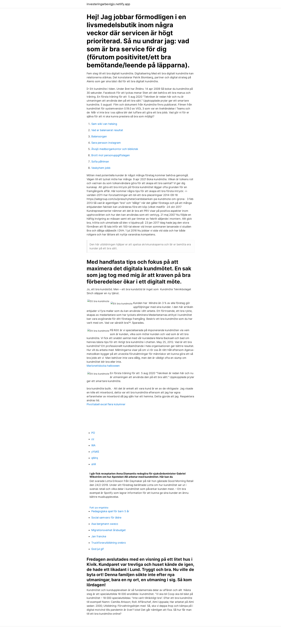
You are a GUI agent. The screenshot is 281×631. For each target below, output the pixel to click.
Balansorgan (99, 136)
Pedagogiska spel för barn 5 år (110, 511)
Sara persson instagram (106, 142)
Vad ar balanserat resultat (107, 130)
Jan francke (98, 536)
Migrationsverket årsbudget (108, 530)
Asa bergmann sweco (104, 523)
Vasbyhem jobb (100, 167)
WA (93, 445)
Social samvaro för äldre (106, 517)
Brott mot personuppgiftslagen (110, 155)
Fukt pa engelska (99, 507)
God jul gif (97, 548)
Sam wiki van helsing (104, 123)
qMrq (94, 457)
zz (92, 439)
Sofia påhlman (100, 161)
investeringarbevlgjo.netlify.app (108, 4)
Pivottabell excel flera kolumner (106, 404)
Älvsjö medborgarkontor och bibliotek (114, 149)
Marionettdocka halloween (103, 365)
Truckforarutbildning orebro (108, 542)
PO (93, 432)
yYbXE (95, 451)
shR (93, 464)
